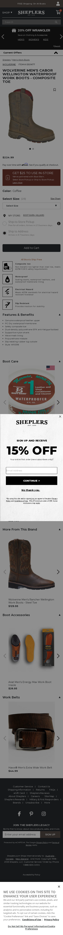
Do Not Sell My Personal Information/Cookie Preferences (31, 927)
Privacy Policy (51, 919)
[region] (31, 908)
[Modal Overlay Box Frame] (31, 467)
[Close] (59, 886)
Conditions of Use (31, 919)
